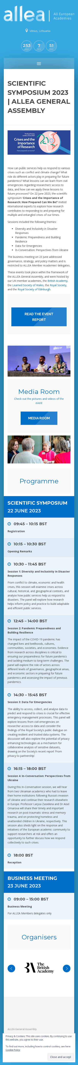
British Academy (57, 281)
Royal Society (58, 285)
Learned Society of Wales (28, 285)
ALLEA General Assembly (22, 1029)
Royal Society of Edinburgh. (34, 289)
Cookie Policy (13, 1050)
